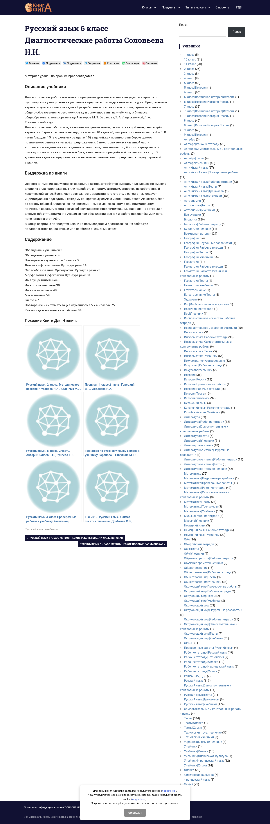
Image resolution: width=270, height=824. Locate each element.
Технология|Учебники (199, 737)
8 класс (189, 120)
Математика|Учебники (199, 511)
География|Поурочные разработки (208, 243)
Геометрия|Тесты (196, 280)
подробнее (168, 790)
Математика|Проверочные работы (208, 483)
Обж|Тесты (191, 549)
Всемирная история (197, 233)
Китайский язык (195, 403)
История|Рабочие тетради (202, 389)
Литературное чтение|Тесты (203, 464)
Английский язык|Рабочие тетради (208, 182)
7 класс (189, 106)
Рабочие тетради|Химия (200, 671)
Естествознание (195, 290)
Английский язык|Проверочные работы (211, 172)
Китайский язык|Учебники (202, 412)
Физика (189, 770)
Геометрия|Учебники (198, 285)
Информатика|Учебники (200, 356)
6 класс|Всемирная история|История (209, 97)
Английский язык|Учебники (203, 196)
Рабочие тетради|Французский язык (209, 666)
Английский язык (196, 167)
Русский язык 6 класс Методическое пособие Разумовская (121, 544)
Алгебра (189, 139)
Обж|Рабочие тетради (199, 544)
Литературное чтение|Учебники (205, 469)
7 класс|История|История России (206, 116)
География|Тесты (196, 252)
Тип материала (196, 7)
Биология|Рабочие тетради (202, 224)
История (190, 375)
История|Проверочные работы (205, 384)
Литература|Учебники (199, 440)
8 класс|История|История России (206, 125)
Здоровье (190, 299)
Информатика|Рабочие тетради (206, 337)
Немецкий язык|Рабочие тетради (207, 530)
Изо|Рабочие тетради (198, 309)
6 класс (189, 92)
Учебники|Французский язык (204, 760)
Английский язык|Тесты (200, 186)
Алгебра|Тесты (194, 158)
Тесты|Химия (193, 727)
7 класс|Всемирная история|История (209, 111)
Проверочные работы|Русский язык (208, 647)
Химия (188, 784)
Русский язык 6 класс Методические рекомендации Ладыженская (75, 538)
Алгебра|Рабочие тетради (201, 144)
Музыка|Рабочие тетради (201, 516)
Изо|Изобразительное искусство (206, 304)
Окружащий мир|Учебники (202, 600)
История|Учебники (197, 398)
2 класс (189, 69)
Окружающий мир (196, 605)
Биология (190, 219)
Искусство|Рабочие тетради (203, 365)
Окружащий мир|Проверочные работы (210, 586)
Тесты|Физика (193, 723)
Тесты (188, 718)
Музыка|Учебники (196, 520)
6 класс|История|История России (206, 102)
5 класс (189, 83)
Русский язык (193, 680)
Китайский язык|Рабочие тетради (207, 408)
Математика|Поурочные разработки (209, 478)
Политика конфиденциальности (43, 807)
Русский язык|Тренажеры (201, 699)
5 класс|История (195, 87)
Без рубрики (192, 214)
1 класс (189, 54)
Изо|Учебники (193, 313)
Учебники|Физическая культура (206, 756)
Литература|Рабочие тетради (204, 421)
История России (195, 379)
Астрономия (192, 200)
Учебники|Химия (195, 765)
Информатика (194, 332)
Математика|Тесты (197, 502)
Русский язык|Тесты (198, 695)
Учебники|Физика (196, 751)
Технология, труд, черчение (203, 732)
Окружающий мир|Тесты (201, 633)
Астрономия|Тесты (197, 205)
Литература (192, 417)
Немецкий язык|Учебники (201, 535)
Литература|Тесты (196, 436)
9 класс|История (195, 134)
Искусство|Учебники (198, 370)
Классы (147, 7)
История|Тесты (194, 393)
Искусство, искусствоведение (204, 360)
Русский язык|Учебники (41, 529)
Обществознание (195, 567)
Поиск (183, 24)
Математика (192, 473)
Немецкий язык (195, 525)
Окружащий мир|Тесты (200, 596)
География (191, 238)
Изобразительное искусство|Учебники (210, 328)
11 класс (190, 64)
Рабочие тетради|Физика (201, 662)
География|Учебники (198, 257)
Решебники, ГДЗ (195, 676)
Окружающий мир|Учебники (203, 638)
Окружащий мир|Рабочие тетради (207, 591)
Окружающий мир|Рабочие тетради (208, 619)
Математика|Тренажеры (201, 506)
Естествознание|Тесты (199, 294)
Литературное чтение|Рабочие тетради (210, 459)
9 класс (189, 130)
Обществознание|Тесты (200, 577)
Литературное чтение (198, 445)
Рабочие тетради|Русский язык (205, 652)
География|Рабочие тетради (203, 247)
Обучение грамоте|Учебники (203, 563)
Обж (187, 539)
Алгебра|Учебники (196, 163)
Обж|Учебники (194, 553)
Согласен (135, 812)
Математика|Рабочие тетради (204, 488)
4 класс (189, 78)
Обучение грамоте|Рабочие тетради (208, 558)
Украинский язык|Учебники (203, 742)
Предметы (169, 7)
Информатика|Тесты (198, 351)
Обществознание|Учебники (202, 582)
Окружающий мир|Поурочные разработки (213, 610)
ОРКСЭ (189, 643)
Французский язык (197, 779)
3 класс (189, 73)
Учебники (190, 746)
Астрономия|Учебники (199, 210)
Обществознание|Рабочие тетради (207, 572)
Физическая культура (199, 775)
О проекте (222, 7)
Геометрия (191, 262)
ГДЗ (239, 7)
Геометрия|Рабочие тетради (203, 266)
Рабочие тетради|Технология (204, 657)
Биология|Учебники (197, 229)
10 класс (190, 59)
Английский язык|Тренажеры (204, 191)
